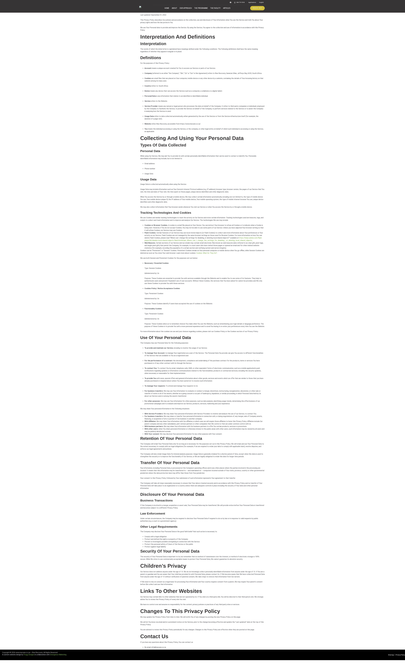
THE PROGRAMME (201, 8)
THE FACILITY (215, 8)
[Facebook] (230, 2)
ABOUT (174, 8)
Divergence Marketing (58, 655)
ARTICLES (226, 8)
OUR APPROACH (186, 8)
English (261, 2)
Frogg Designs (29, 655)
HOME (167, 8)
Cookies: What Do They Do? (206, 253)
